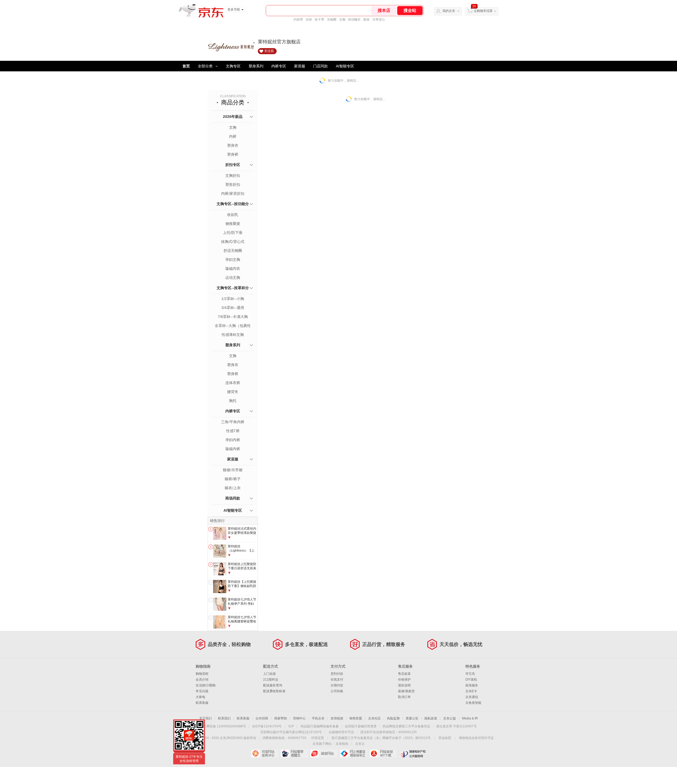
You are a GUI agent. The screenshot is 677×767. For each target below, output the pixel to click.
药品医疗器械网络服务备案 (320, 726)
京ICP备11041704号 (267, 726)
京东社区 (374, 718)
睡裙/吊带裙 (233, 470)
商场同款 (232, 498)
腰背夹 (232, 392)
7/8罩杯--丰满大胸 (233, 317)
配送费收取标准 (274, 691)
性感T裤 (233, 431)
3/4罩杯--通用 (232, 308)
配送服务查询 (272, 685)
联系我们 (224, 718)
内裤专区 (278, 66)
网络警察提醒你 (294, 753)
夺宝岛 (470, 674)
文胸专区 (233, 66)
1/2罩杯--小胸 (232, 299)
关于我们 (205, 718)
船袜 (366, 19)
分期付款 (337, 685)
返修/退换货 (406, 691)
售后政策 (404, 674)
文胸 (342, 19)
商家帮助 (280, 718)
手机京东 (318, 718)
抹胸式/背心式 (232, 241)
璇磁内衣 (232, 268)
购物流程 (202, 674)
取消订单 (404, 697)
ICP (291, 726)
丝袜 (309, 19)
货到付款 (337, 674)
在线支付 (337, 679)
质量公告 (412, 718)
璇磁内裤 (232, 449)
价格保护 (404, 679)
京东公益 (449, 718)
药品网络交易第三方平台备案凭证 (406, 726)
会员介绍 (202, 679)
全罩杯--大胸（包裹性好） (233, 326)
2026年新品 (233, 116)
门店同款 (320, 66)
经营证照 (317, 738)
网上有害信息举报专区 (353, 753)
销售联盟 (355, 718)
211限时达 (270, 679)
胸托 (232, 401)
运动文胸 (232, 277)
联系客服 (202, 703)
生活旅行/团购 (206, 685)
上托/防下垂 (233, 232)
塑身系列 (256, 66)
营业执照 (444, 738)
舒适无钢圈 (232, 250)
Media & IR (470, 718)
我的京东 (448, 11)
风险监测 (393, 718)
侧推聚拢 (232, 223)
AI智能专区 (345, 66)
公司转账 (337, 691)
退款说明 (404, 685)
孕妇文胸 (232, 259)
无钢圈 (331, 19)
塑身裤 (232, 154)
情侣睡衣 (354, 19)
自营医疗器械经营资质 (361, 726)
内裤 (232, 136)
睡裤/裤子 (233, 479)
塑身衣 (232, 145)
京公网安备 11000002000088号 (223, 726)
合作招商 (261, 718)
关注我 (269, 51)
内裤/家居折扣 (232, 193)
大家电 (200, 697)
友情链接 (337, 718)
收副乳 (232, 214)
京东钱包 (342, 744)
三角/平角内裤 (232, 422)
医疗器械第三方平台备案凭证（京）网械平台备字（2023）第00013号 (381, 738)
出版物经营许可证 (341, 732)
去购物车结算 (483, 11)
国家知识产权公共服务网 (412, 753)
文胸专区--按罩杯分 (233, 288)
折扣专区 (232, 165)
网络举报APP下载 (383, 753)
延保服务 (471, 685)
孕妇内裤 (232, 440)
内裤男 (298, 19)
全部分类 (205, 66)
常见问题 (202, 691)
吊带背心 (378, 19)
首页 (186, 66)
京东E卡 (471, 691)
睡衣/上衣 (233, 488)
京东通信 (471, 697)
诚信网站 (323, 753)
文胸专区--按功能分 (233, 204)
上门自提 (269, 674)
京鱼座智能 (473, 703)
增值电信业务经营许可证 (476, 738)
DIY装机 (471, 679)
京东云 (360, 744)
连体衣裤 (232, 383)
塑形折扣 (232, 184)
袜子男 (319, 19)
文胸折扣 (232, 175)
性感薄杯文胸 (233, 334)
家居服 (299, 66)
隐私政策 (430, 718)
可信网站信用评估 (264, 753)
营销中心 (299, 718)
